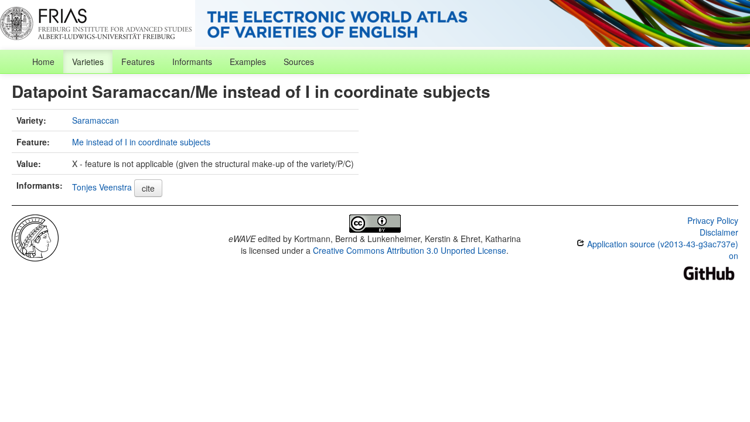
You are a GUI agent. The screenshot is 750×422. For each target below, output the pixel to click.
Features (138, 61)
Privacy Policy (712, 220)
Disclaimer (719, 232)
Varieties (88, 61)
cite (148, 188)
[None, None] (35, 237)
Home (43, 61)
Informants (192, 61)
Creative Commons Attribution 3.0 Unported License (409, 250)
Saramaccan (95, 120)
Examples (248, 61)
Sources (299, 61)
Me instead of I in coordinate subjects (141, 142)
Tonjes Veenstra (102, 187)
